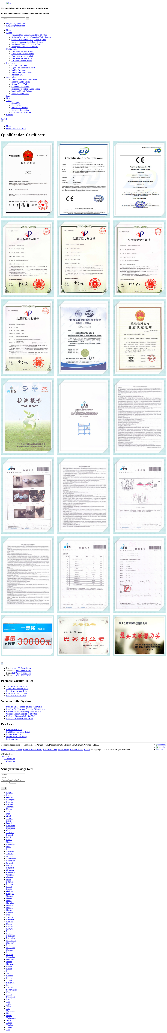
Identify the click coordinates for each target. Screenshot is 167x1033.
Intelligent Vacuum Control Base (24, 46)
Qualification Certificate (21, 112)
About (8, 100)
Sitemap (87, 749)
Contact (9, 115)
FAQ (8, 96)
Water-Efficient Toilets (32, 749)
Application (11, 77)
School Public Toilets (20, 84)
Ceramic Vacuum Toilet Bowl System (27, 42)
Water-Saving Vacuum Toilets (70, 749)
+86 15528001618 (23, 675)
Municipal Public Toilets (21, 91)
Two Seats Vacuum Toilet (22, 51)
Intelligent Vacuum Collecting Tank (26, 44)
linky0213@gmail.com (15, 23)
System (9, 32)
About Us (15, 103)
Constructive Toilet (19, 65)
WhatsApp (9, 759)
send (4, 788)
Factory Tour (16, 105)
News (8, 98)
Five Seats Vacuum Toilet (21, 58)
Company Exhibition (20, 110)
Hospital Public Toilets (20, 82)
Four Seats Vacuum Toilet (22, 56)
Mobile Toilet (11, 49)
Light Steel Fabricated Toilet (23, 68)
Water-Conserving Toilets (11, 749)
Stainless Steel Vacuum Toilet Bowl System (29, 35)
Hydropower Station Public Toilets (25, 89)
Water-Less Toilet (50, 749)
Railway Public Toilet (20, 93)
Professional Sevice (19, 108)
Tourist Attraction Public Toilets (24, 79)
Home (8, 30)
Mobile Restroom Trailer (21, 72)
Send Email (6, 756)
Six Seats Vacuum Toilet (21, 61)
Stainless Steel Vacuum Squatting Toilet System (31, 37)
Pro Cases (10, 63)
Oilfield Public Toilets (20, 86)
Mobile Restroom (18, 70)
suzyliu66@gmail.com (15, 26)
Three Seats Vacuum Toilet (22, 54)
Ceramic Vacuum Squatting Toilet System (28, 39)
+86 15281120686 (23, 670)
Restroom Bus (17, 75)
